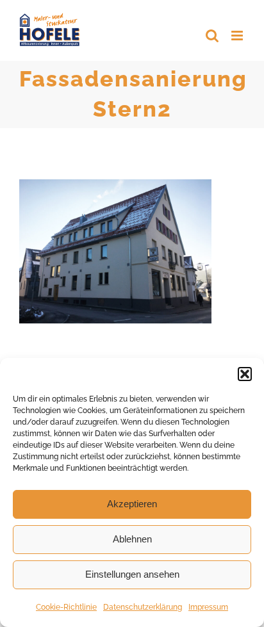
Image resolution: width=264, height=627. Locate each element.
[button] (244, 374)
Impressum (208, 607)
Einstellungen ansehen (132, 574)
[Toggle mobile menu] (238, 35)
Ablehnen (132, 538)
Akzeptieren (132, 503)
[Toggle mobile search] (212, 35)
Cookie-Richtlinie (66, 607)
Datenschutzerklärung (142, 607)
